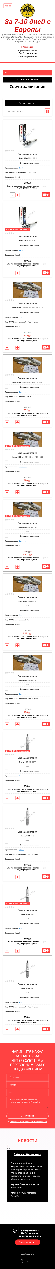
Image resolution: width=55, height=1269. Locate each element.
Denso (21, 776)
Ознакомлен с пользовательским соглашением (28, 1122)
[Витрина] (47, 111)
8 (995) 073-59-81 (27, 50)
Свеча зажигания (27, 154)
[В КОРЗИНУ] (46, 194)
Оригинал (23, 317)
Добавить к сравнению (29, 163)
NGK (20, 928)
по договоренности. (27, 56)
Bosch (21, 168)
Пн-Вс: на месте (28, 53)
